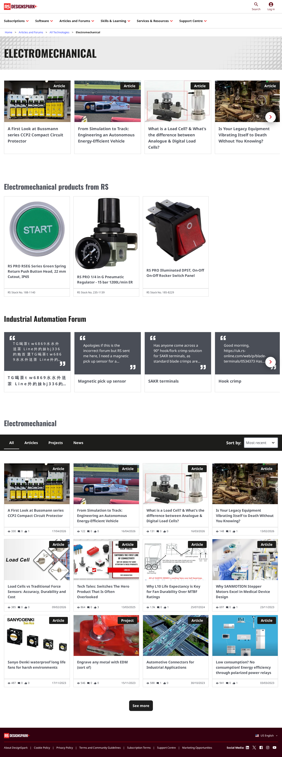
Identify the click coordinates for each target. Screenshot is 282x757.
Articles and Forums (74, 21)
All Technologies (59, 32)
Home (8, 32)
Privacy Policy (64, 748)
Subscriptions (14, 21)
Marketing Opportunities (197, 748)
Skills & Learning (113, 21)
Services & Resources (153, 21)
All (11, 442)
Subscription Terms (139, 748)
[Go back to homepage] (21, 6)
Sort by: (233, 442)
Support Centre (191, 21)
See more (141, 705)
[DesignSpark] (17, 735)
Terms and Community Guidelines (100, 748)
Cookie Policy (42, 748)
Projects (55, 442)
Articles (31, 442)
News (78, 442)
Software (42, 21)
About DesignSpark (16, 748)
